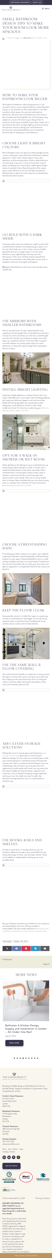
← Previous (7, 960)
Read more (14, 1043)
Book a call (37, 2)
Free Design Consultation (20, 2)
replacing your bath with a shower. (18, 485)
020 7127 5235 (8, 1142)
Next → (46, 964)
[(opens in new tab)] (26, 1182)
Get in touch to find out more (35, 931)
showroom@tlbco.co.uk (10, 1144)
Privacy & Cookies (43, 1198)
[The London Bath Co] (11, 8)
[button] (14, 1058)
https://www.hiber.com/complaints (16, 1252)
